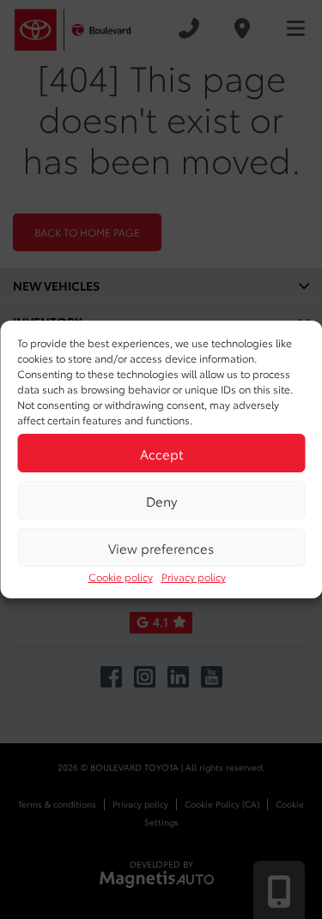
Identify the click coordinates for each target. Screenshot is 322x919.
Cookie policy (120, 576)
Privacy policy (193, 576)
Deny (161, 500)
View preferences (161, 547)
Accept (161, 453)
